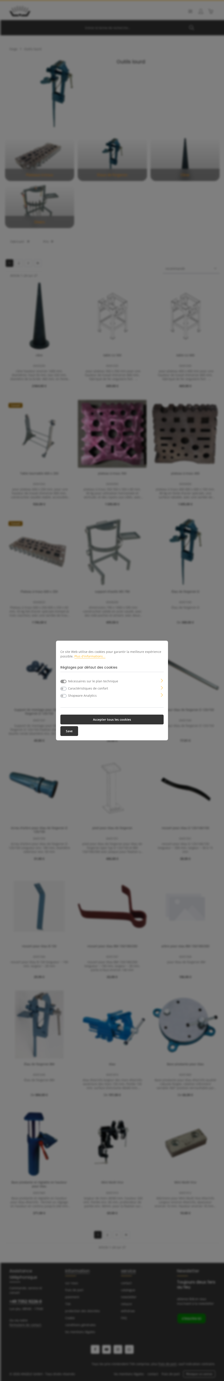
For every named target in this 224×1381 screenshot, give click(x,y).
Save (69, 731)
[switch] (63, 688)
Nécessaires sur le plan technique (93, 681)
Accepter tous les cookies (112, 719)
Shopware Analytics (82, 695)
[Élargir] (162, 680)
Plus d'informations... (89, 656)
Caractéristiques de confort (88, 688)
